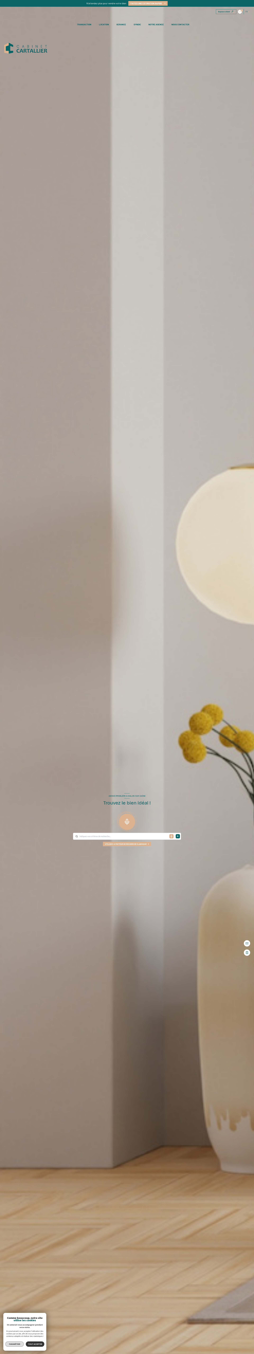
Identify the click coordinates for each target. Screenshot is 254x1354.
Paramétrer (14, 1344)
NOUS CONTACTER (180, 24)
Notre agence (156, 24)
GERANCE (121, 24)
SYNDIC (137, 24)
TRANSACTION (84, 24)
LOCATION (104, 24)
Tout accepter (35, 1344)
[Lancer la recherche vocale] (127, 821)
